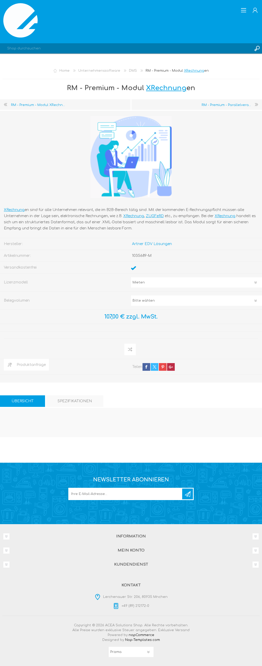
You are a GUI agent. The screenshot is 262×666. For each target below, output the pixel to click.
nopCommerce (141, 635)
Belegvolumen (17, 300)
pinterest (163, 367)
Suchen (257, 48)
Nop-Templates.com (142, 640)
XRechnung (194, 70)
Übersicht (23, 401)
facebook (146, 367)
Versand (182, 630)
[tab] (22, 401)
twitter (154, 367)
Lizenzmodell (16, 282)
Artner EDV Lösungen (152, 244)
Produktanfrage (31, 365)
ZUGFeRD (155, 216)
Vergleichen (130, 349)
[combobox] (126, 48)
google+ (171, 367)
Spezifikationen (75, 401)
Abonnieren (187, 494)
